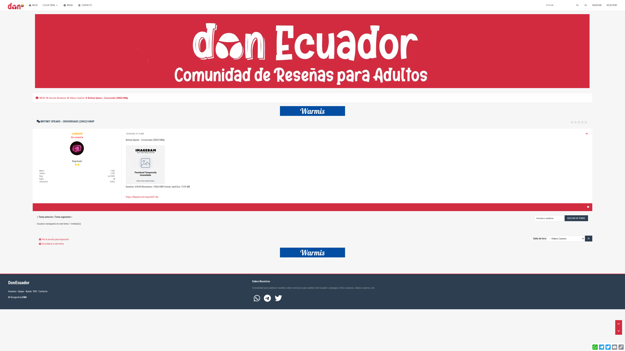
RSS (35, 291)
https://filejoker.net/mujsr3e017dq (142, 196)
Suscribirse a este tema (53, 243)
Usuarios (12, 291)
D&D (24, 297)
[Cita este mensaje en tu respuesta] (588, 207)
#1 (587, 133)
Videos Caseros (77, 98)
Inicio (35, 5)
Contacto (86, 5)
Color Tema (49, 5)
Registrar (612, 5)
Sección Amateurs (57, 98)
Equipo (21, 291)
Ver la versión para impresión (55, 239)
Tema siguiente (63, 216)
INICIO (42, 98)
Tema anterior (46, 216)
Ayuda (69, 5)
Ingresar (597, 5)
